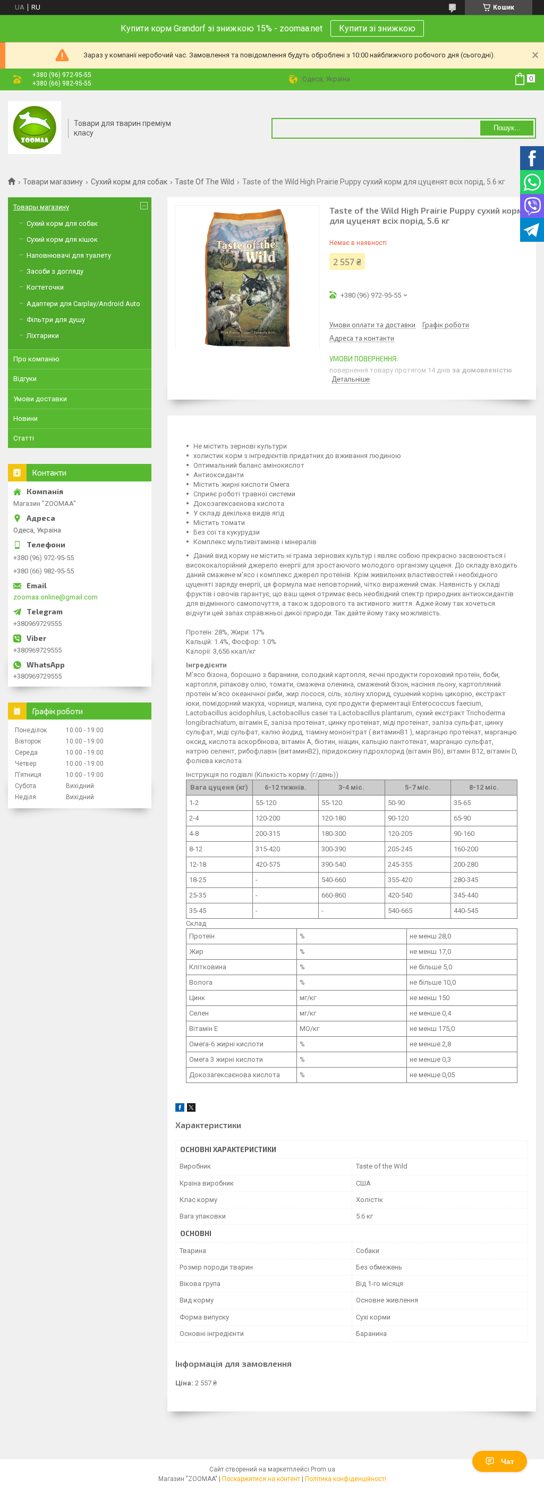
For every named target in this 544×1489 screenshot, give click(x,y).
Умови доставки (40, 399)
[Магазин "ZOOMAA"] (34, 128)
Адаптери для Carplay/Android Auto (83, 304)
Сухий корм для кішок (62, 239)
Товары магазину (41, 207)
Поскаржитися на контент (261, 1479)
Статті (23, 438)
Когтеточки (45, 287)
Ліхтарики (43, 336)
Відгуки (25, 379)
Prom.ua (323, 1469)
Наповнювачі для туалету (69, 255)
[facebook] (179, 1109)
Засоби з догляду (55, 271)
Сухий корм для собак (129, 181)
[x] (191, 1109)
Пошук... (507, 128)
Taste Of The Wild (204, 181)
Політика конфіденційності (345, 1479)
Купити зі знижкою (377, 28)
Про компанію (36, 359)
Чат (507, 1461)
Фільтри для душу (56, 320)
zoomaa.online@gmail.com (55, 597)
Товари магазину (53, 181)
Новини (25, 418)
